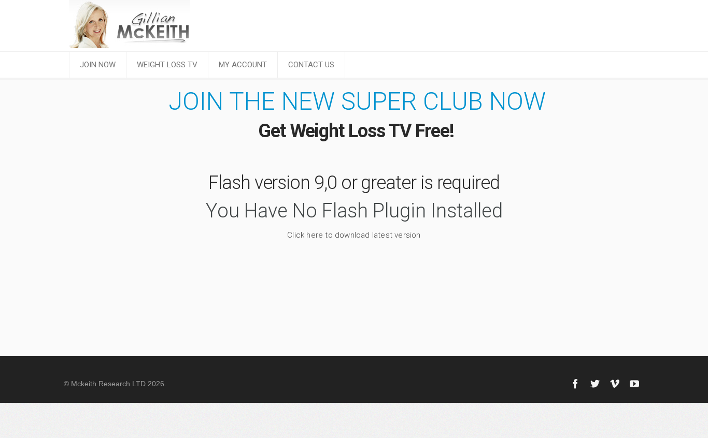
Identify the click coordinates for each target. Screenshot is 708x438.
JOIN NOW (98, 64)
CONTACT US (311, 64)
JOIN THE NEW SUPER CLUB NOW (357, 101)
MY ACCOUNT (243, 64)
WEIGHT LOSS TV (167, 64)
